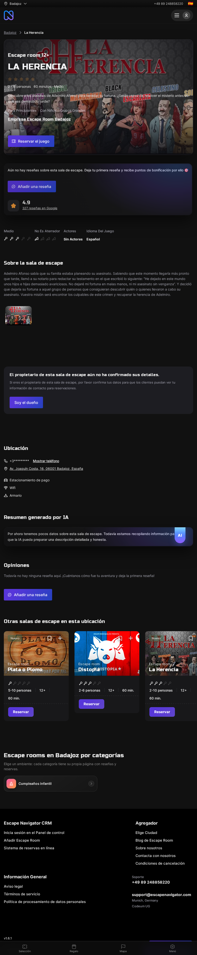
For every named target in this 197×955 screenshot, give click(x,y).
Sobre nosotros (148, 848)
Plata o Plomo (25, 670)
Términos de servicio (22, 894)
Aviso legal (13, 886)
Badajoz (10, 32)
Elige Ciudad (146, 832)
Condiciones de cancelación (160, 863)
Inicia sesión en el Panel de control (34, 832)
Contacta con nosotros (155, 855)
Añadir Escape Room (22, 840)
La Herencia (33, 32)
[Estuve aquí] (60, 638)
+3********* (19, 461)
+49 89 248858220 (168, 4)
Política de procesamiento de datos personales (45, 901)
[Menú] (182, 15)
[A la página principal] (8, 15)
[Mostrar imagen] (18, 316)
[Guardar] (49, 638)
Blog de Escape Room (154, 840)
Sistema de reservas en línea (29, 848)
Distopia (89, 670)
